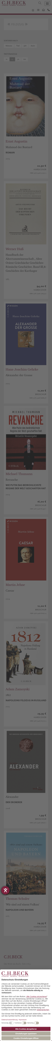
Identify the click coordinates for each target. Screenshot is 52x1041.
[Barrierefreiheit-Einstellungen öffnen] (5, 890)
